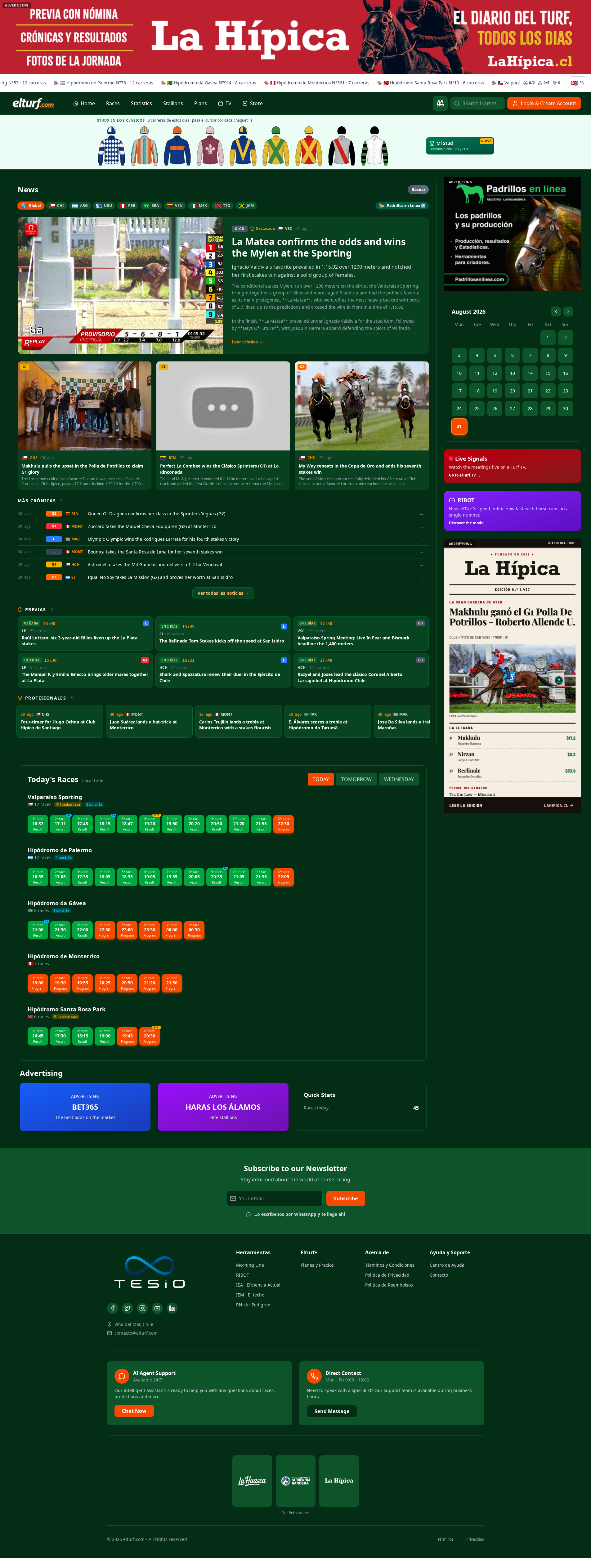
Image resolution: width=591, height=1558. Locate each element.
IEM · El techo (250, 1295)
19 (494, 391)
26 (494, 408)
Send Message (332, 1411)
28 (530, 408)
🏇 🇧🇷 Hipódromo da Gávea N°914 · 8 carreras (207, 83)
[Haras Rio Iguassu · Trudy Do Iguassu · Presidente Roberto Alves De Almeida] (341, 146)
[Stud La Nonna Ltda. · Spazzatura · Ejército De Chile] (144, 146)
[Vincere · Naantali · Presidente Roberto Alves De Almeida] (309, 146)
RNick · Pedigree (253, 1305)
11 (477, 373)
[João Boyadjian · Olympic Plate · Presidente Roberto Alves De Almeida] (374, 146)
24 (459, 408)
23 (565, 391)
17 (459, 391)
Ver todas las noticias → (223, 593)
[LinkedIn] (172, 1308)
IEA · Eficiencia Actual (258, 1285)
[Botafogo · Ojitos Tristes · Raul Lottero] (210, 146)
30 (565, 408)
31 (459, 426)
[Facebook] (112, 1308)
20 (512, 391)
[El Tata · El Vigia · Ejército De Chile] (111, 146)
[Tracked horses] (440, 103)
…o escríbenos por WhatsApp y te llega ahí (299, 1214)
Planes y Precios (317, 1265)
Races (113, 103)
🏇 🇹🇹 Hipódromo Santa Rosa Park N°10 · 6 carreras (428, 83)
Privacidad (475, 1539)
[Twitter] (127, 1308)
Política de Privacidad (387, 1275)
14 (530, 373)
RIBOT (242, 1275)
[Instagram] (142, 1308)
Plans (200, 103)
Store (256, 103)
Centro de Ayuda (447, 1265)
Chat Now (134, 1411)
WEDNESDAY (399, 779)
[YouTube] (157, 1308)
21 (530, 391)
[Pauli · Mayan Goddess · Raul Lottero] (243, 146)
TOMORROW (356, 779)
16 (565, 373)
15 (547, 373)
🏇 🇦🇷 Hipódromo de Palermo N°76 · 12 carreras (102, 83)
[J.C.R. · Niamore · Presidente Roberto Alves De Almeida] (276, 146)
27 (512, 408)
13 (512, 373)
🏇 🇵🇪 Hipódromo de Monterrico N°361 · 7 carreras (315, 83)
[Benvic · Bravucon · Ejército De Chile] (177, 146)
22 (547, 391)
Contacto (439, 1275)
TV (228, 103)
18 (477, 391)
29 (547, 408)
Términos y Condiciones (389, 1265)
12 (494, 373)
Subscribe (346, 1198)
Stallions (173, 103)
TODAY (321, 779)
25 (477, 408)
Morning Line (250, 1265)
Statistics (141, 103)
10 (459, 373)
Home (88, 103)
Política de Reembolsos (389, 1285)
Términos (445, 1539)
